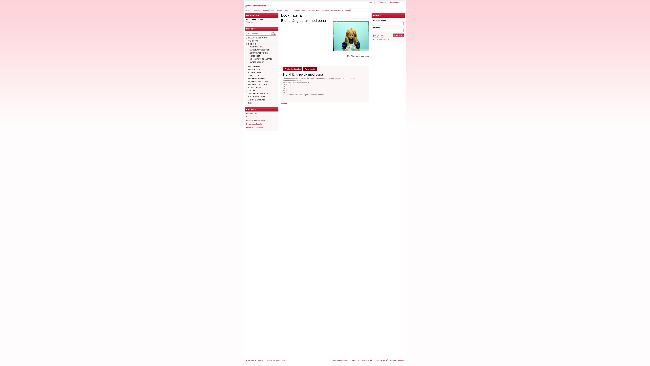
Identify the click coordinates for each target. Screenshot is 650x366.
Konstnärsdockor (259, 53)
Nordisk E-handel (396, 360)
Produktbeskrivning (293, 69)
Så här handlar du (253, 117)
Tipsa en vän (310, 69)
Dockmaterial (256, 47)
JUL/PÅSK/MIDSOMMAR (258, 94)
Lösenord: (377, 27)
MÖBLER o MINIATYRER (258, 82)
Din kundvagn (252, 15)
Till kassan (250, 22)
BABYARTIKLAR (254, 88)
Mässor (279, 10)
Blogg (347, 10)
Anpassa (382, 2)
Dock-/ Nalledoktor (298, 10)
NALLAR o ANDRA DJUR (258, 38)
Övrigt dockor (257, 62)
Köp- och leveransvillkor (255, 120)
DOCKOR (252, 44)
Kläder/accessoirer (259, 50)
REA (250, 103)
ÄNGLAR (251, 91)
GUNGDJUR (253, 41)
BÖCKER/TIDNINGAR (256, 97)
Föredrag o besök (313, 10)
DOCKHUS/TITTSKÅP (257, 78)
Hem (247, 10)
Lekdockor (255, 56)
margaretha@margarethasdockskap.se (353, 360)
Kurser (286, 10)
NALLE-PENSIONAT (337, 10)
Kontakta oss (395, 2)
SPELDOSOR (253, 75)
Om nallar (326, 10)
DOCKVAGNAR (254, 66)
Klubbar (266, 10)
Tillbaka (284, 103)
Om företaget (256, 10)
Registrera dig (378, 37)
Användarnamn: (379, 20)
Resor (272, 10)
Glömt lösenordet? (379, 35)
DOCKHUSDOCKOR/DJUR (258, 85)
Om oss (372, 2)
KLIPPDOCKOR (254, 72)
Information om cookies (255, 127)
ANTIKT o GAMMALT (256, 100)
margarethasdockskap (275, 360)
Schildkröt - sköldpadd (261, 59)
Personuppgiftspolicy (254, 124)
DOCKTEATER (254, 69)
